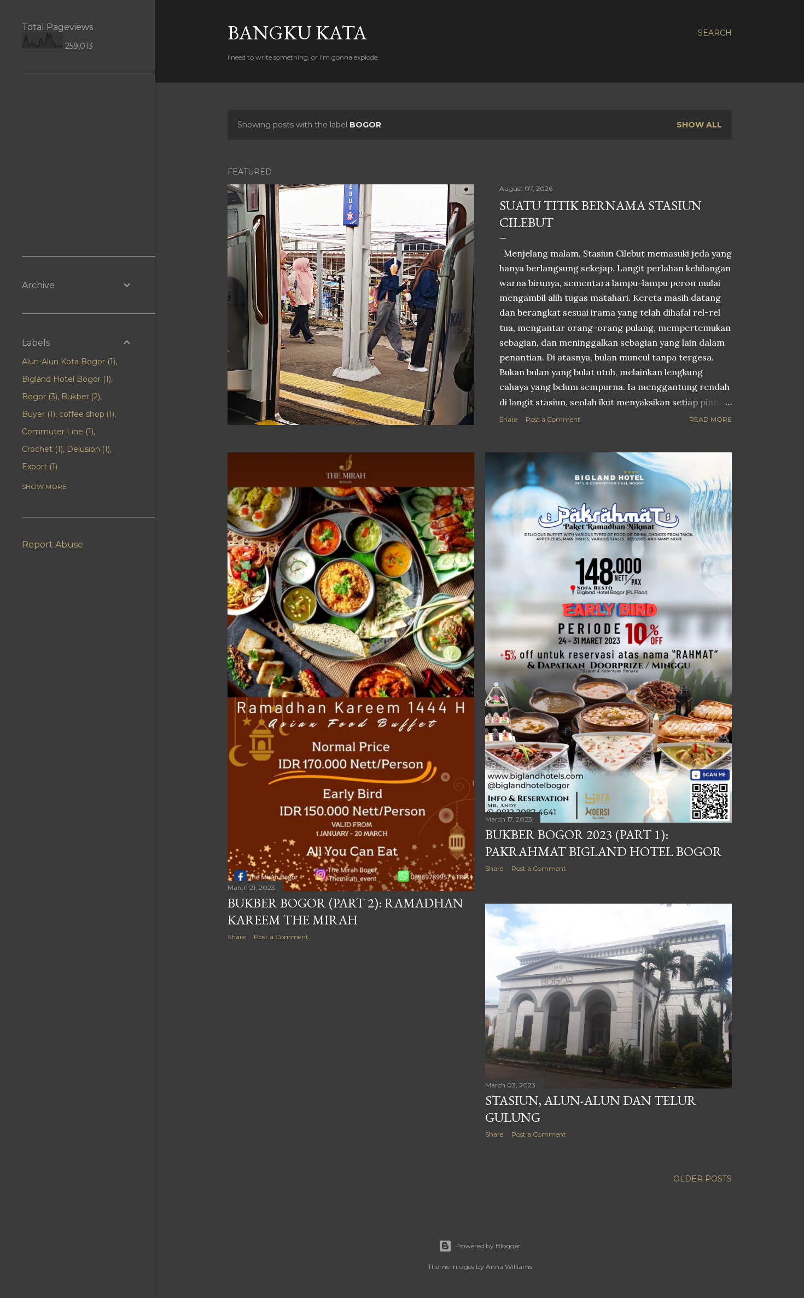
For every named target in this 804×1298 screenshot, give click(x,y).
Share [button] (508, 419)
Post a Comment (553, 419)
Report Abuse (52, 544)
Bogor (38, 396)
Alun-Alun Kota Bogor (67, 361)
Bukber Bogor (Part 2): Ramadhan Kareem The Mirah (345, 911)
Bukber (79, 396)
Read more (710, 419)
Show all (699, 125)
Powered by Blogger (488, 1246)
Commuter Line (56, 431)
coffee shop (86, 414)
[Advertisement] (351, 1044)
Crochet (41, 449)
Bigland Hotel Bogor (65, 379)
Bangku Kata (297, 32)
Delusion (87, 449)
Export (38, 467)
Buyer (37, 414)
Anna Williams (509, 1266)
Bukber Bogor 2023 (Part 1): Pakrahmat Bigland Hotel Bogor (603, 843)
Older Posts (702, 1179)
